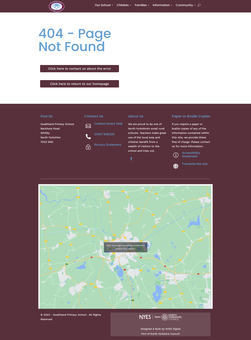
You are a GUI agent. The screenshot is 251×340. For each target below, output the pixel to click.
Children (123, 5)
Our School (103, 5)
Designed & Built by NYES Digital (161, 328)
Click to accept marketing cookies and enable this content (125, 247)
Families (141, 5)
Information (161, 5)
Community (184, 5)
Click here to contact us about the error (79, 68)
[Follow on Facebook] (131, 159)
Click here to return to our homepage (79, 84)
